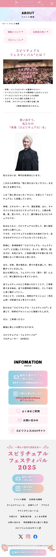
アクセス (45, 505)
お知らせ (13, 516)
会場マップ (33, 505)
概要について (14, 31)
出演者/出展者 (35, 499)
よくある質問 (41, 516)
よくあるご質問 (31, 411)
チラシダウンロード (27, 510)
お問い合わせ (31, 420)
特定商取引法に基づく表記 (35, 522)
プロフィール (14, 40)
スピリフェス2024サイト (31, 430)
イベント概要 (20, 499)
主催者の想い (39, 31)
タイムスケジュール (16, 505)
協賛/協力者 (26, 516)
